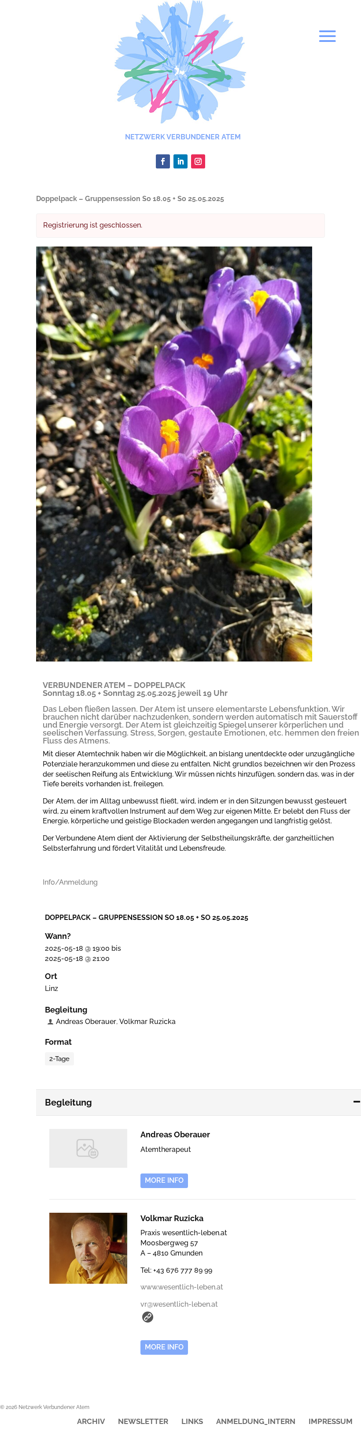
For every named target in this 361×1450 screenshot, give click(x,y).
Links (192, 1422)
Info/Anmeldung (70, 882)
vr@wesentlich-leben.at (179, 1304)
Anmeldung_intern (255, 1422)
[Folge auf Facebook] (163, 161)
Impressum (331, 1422)
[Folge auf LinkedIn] (180, 161)
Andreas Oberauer (86, 1021)
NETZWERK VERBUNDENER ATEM (183, 137)
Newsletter (143, 1422)
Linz (51, 988)
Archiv (91, 1422)
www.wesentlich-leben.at (181, 1287)
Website (147, 1317)
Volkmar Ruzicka (147, 1021)
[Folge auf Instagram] (198, 161)
